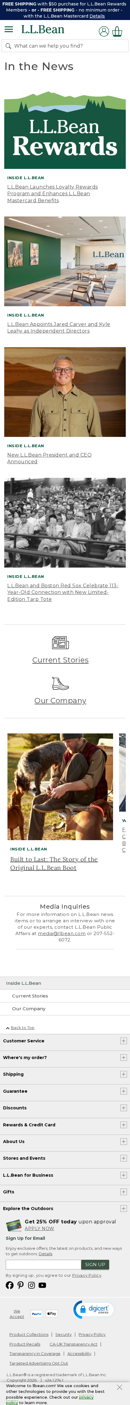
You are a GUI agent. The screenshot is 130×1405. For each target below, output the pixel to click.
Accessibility (79, 1353)
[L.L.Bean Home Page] (51, 31)
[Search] (9, 46)
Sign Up (95, 1264)
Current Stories (60, 660)
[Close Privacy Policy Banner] (119, 1388)
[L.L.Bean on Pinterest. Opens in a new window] (20, 1285)
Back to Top (22, 1027)
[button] (94, 1309)
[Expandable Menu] (9, 30)
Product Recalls (24, 1344)
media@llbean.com (62, 933)
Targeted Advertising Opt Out (38, 1363)
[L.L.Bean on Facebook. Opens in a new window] (10, 1285)
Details (97, 16)
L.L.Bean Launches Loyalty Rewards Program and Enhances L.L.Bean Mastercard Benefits (52, 193)
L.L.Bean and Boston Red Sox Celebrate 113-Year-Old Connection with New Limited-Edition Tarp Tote (63, 592)
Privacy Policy (86, 1275)
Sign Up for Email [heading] (25, 1238)
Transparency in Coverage (34, 1353)
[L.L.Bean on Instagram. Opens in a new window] (31, 1285)
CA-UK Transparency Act (73, 1344)
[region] (65, 10)
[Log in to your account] (104, 31)
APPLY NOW (39, 1228)
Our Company (60, 700)
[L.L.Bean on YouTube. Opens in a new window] (42, 1285)
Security (63, 1334)
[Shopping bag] (119, 31)
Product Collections (28, 1334)
